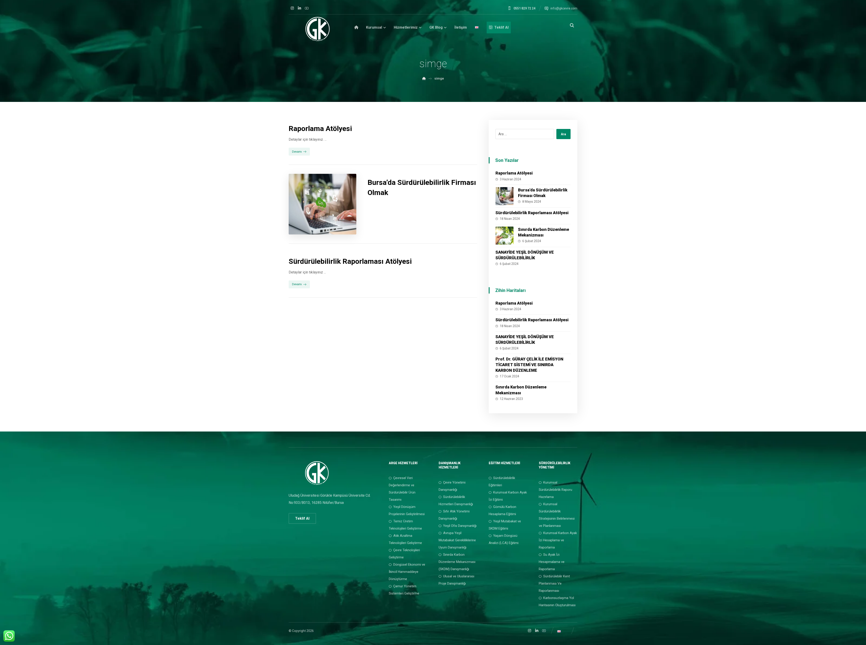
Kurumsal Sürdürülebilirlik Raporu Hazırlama (555, 489)
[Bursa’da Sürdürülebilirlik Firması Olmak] (504, 196)
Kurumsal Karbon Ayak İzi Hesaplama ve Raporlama (558, 540)
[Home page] (424, 78)
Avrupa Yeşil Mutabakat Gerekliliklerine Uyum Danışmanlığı (457, 540)
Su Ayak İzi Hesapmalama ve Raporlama (551, 562)
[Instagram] (292, 8)
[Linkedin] (299, 8)
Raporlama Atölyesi (514, 173)
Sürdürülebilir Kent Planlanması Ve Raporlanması (554, 583)
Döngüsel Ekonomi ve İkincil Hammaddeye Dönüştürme (407, 571)
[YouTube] (306, 8)
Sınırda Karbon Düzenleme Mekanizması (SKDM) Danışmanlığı (457, 562)
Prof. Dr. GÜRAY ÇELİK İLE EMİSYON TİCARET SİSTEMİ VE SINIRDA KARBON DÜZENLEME (529, 365)
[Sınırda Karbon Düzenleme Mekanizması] (504, 236)
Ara (563, 134)
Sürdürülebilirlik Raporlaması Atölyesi (532, 212)
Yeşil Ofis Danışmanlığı (460, 526)
